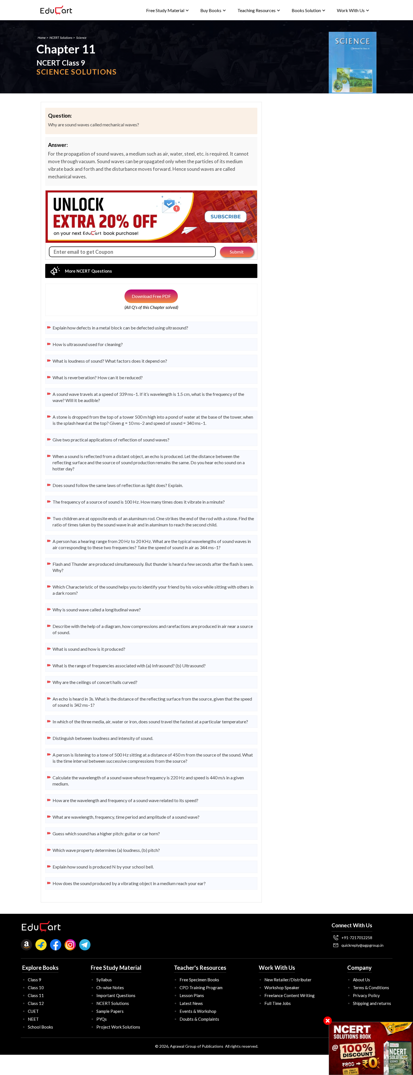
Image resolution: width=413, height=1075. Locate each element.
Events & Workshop (198, 1011)
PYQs (101, 1019)
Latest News (191, 1003)
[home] (56, 10)
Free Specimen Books (199, 979)
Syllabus (104, 979)
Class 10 (36, 987)
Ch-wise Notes (110, 987)
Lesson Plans (192, 995)
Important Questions (115, 995)
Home (42, 37)
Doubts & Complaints (199, 1019)
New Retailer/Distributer (288, 979)
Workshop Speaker (281, 987)
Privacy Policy (366, 995)
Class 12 (36, 1003)
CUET (33, 1011)
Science (81, 37)
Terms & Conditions (371, 987)
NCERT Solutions (60, 37)
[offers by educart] (371, 1048)
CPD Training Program (201, 987)
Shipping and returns (372, 1003)
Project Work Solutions (118, 1026)
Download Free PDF (151, 296)
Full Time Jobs (277, 1003)
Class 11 (36, 995)
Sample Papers (110, 1011)
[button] (167, 10)
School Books (40, 1026)
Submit (237, 251)
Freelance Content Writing (289, 995)
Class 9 (34, 979)
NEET (33, 1019)
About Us (361, 979)
